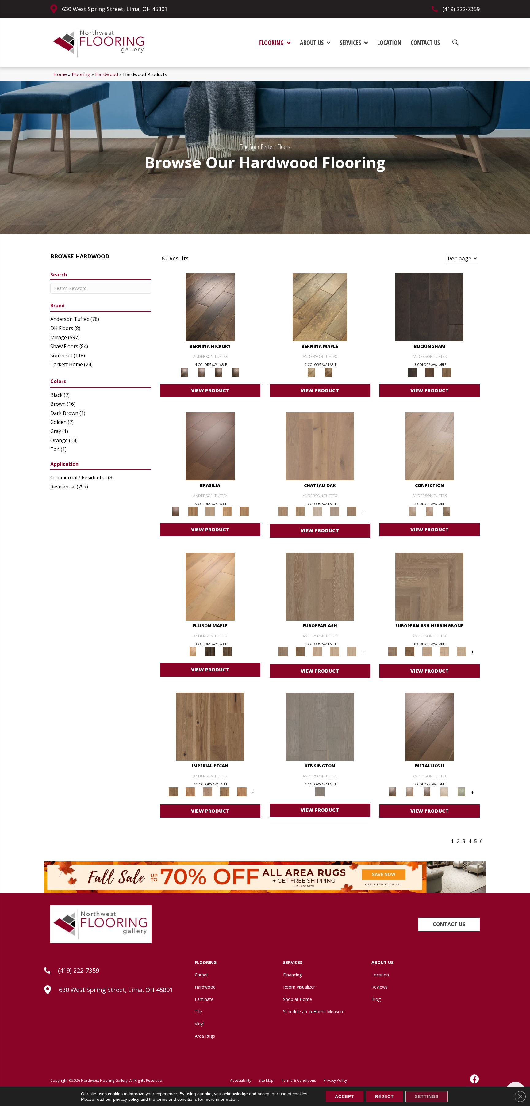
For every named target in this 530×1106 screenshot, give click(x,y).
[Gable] (317, 511)
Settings (427, 1096)
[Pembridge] (320, 726)
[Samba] (244, 511)
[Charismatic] (210, 586)
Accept (344, 1096)
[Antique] (210, 726)
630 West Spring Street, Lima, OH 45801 (114, 9)
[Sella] (236, 372)
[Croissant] (429, 446)
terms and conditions (176, 1099)
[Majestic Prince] (210, 651)
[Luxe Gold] (409, 791)
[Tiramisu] (446, 511)
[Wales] (429, 372)
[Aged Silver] (429, 726)
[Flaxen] (224, 791)
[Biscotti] (300, 651)
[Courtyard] (300, 511)
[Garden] (334, 511)
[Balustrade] (320, 446)
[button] (449, 924)
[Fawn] (207, 791)
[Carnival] (334, 651)
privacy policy (126, 1099)
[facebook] (475, 1079)
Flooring (81, 74)
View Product (210, 390)
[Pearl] (444, 791)
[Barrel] (193, 511)
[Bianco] (320, 307)
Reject (384, 1096)
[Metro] (351, 651)
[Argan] (210, 446)
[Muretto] (218, 372)
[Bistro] (317, 651)
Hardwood (106, 74)
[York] (446, 372)
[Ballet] (320, 586)
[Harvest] (242, 791)
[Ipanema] (227, 511)
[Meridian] (227, 651)
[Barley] (190, 791)
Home (60, 74)
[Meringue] (429, 511)
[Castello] (328, 372)
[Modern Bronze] (427, 791)
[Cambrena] (210, 307)
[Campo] (210, 511)
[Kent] (429, 307)
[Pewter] (461, 791)
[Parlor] (351, 511)
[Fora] (201, 372)
